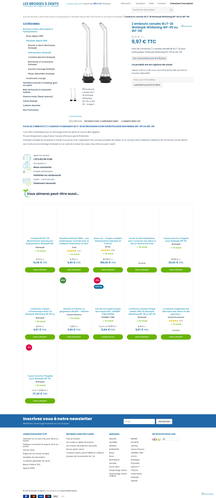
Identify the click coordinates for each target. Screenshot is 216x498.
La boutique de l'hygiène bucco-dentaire (41, 6)
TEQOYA (134, 470)
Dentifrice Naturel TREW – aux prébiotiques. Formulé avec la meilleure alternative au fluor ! (74, 242)
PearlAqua (135, 459)
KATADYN (135, 442)
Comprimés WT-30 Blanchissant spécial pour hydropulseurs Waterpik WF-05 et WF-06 (40, 242)
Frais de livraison (73, 439)
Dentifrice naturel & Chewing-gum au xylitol (40, 84)
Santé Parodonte (176, 317)
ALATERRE (113, 442)
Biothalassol (114, 459)
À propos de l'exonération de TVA (80, 456)
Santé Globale (30, 101)
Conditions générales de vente (36, 461)
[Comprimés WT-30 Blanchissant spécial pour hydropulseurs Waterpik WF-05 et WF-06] (40, 221)
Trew (74, 247)
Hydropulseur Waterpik (39, 52)
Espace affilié (29, 468)
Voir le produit (40, 270)
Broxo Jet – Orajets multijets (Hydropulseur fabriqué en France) (108, 241)
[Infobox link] (108, 158)
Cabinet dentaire (31, 105)
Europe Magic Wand (118, 470)
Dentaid (112, 463)
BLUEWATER (114, 449)
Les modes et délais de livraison (80, 442)
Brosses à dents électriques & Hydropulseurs (50, 17)
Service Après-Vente (75, 449)
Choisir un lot (108, 337)
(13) (79, 251)
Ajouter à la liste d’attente (147, 85)
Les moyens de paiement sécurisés (81, 445)
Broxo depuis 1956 (34, 36)
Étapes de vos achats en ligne (36, 453)
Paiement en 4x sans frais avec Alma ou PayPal (40, 440)
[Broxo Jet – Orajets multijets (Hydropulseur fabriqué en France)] (108, 219)
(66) (113, 250)
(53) (181, 321)
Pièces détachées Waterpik (41, 73)
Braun (111, 453)
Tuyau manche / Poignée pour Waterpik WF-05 (175, 239)
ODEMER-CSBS (108, 317)
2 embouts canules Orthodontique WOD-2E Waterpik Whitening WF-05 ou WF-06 (40, 313)
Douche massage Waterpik (41, 69)
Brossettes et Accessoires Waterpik (107, 17)
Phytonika (135, 463)
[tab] (75, 120)
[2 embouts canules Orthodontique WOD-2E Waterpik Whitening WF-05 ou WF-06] (40, 291)
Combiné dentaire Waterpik (41, 57)
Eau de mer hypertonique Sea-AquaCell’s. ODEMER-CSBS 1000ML (108, 311)
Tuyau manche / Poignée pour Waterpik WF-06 (40, 377)
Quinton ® (135, 467)
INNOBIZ (134, 439)
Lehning (134, 445)
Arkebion (113, 445)
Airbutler (112, 439)
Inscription (164, 421)
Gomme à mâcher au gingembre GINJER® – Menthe (74, 310)
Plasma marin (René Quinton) (38, 96)
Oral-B (133, 456)
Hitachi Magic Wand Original (118, 474)
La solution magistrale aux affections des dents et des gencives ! (176, 311)
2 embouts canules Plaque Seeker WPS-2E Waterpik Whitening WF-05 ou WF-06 (142, 311)
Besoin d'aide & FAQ (31, 464)
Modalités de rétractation (34, 457)
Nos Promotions (31, 110)
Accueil (26, 17)
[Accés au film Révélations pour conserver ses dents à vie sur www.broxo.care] (142, 221)
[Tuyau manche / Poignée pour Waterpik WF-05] (176, 221)
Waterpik (40, 247)
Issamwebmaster (68, 490)
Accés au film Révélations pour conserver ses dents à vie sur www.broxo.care (142, 241)
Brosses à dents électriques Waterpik (41, 46)
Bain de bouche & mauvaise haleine (37, 91)
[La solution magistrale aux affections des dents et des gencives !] (176, 292)
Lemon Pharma (74, 314)
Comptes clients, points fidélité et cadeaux (85, 453)
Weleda (134, 481)
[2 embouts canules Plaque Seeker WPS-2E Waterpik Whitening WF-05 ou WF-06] (142, 291)
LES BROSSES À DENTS (41, 3)
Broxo (108, 247)
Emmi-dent (114, 467)
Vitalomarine (136, 473)
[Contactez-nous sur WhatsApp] (208, 493)
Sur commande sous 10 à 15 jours (149, 58)
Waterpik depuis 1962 (81, 17)
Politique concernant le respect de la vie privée (40, 445)
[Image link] (156, 439)
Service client (29, 450)
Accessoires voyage (36, 78)
